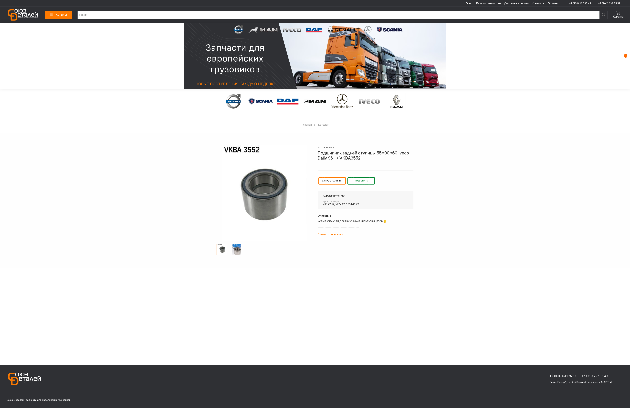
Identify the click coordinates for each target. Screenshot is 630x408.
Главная (307, 124)
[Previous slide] (222, 193)
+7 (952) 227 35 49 (580, 3)
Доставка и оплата (516, 3)
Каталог (62, 14)
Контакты (538, 3)
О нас (469, 3)
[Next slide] (307, 193)
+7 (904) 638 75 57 (609, 3)
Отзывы (553, 3)
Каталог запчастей (488, 3)
